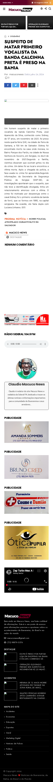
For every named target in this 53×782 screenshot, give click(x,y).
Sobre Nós (7, 3)
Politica (9, 748)
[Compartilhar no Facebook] (7, 85)
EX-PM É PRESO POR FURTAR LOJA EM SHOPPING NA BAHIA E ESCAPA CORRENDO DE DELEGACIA (34, 657)
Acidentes (10, 711)
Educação (10, 722)
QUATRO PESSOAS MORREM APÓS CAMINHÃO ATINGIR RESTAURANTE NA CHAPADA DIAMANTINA (33, 697)
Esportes (10, 727)
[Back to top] (46, 775)
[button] (7, 2)
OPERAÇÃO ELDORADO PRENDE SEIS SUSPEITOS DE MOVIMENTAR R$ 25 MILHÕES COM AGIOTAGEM (33, 668)
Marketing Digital (13, 738)
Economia (10, 716)
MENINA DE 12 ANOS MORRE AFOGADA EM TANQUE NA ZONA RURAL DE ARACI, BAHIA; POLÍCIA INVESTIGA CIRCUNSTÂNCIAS (33, 687)
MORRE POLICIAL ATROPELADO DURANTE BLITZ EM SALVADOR (25, 222)
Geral (8, 732)
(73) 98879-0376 (15, 642)
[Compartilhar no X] (15, 85)
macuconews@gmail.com (18, 638)
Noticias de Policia (14, 743)
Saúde (9, 754)
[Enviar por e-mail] (31, 85)
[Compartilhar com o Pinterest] (23, 85)
